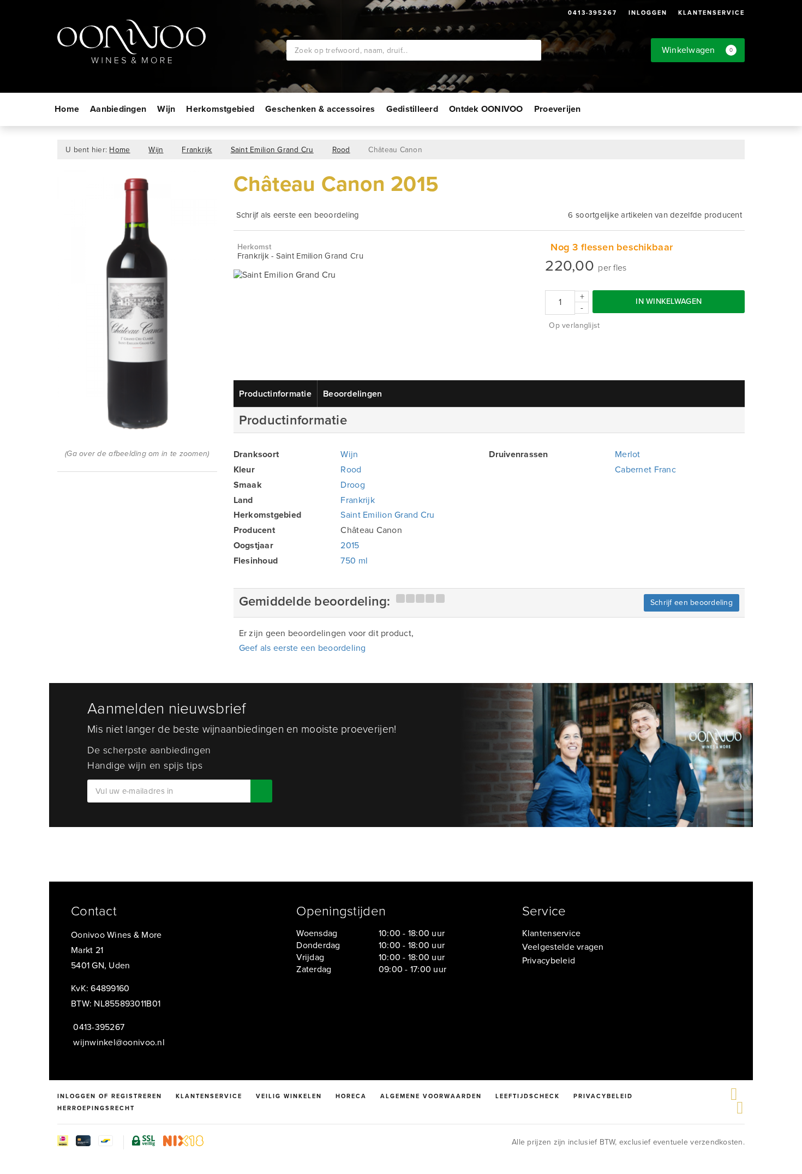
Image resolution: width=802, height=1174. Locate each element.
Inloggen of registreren (109, 1096)
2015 (349, 545)
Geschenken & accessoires (320, 109)
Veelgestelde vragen (563, 947)
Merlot (628, 454)
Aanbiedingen (118, 109)
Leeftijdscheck (527, 1096)
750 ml (354, 560)
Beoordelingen (352, 393)
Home (67, 109)
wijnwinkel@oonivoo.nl (119, 1042)
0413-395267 (592, 12)
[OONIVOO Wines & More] (171, 41)
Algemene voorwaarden (431, 1096)
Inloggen (648, 12)
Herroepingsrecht (96, 1108)
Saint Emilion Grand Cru (272, 149)
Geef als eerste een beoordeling (302, 648)
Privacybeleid (548, 960)
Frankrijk (197, 149)
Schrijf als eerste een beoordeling (298, 215)
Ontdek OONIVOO (486, 109)
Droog (352, 484)
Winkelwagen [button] (697, 50)
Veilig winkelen (289, 1096)
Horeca (351, 1096)
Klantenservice (711, 12)
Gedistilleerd (412, 109)
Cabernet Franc (645, 469)
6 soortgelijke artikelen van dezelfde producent (655, 215)
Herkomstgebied (220, 109)
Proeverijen (557, 109)
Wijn (166, 109)
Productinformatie (275, 393)
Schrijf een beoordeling (691, 602)
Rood (341, 149)
